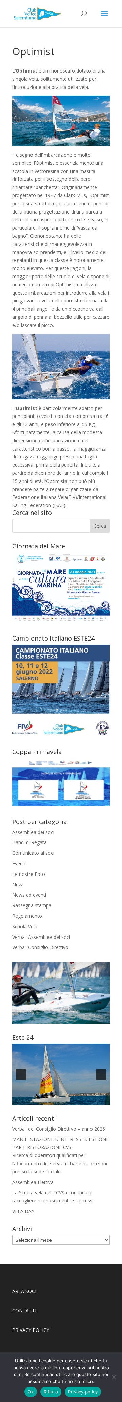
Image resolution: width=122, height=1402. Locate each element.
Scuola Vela (24, 926)
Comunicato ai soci (33, 853)
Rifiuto (51, 1392)
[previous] (21, 1074)
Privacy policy (83, 1392)
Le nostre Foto (28, 874)
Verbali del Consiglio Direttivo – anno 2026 (58, 1128)
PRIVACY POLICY (31, 1330)
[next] (101, 1074)
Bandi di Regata (29, 842)
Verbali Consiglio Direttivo (40, 947)
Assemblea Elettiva (33, 1182)
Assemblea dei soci (33, 832)
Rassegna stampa (32, 905)
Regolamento (27, 916)
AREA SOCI (24, 1291)
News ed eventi (29, 895)
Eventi (18, 863)
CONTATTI (24, 1310)
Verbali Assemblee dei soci (41, 937)
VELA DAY (23, 1211)
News (18, 884)
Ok (31, 1392)
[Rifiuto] (113, 1377)
